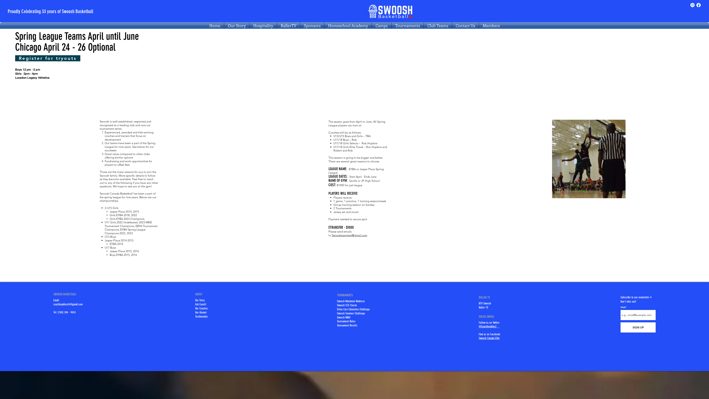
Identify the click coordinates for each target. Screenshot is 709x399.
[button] (438, 25)
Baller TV (483, 307)
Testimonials (201, 316)
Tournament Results (347, 325)
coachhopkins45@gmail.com (68, 304)
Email (623, 307)
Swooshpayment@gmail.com (349, 235)
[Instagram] (692, 5)
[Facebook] (698, 5)
